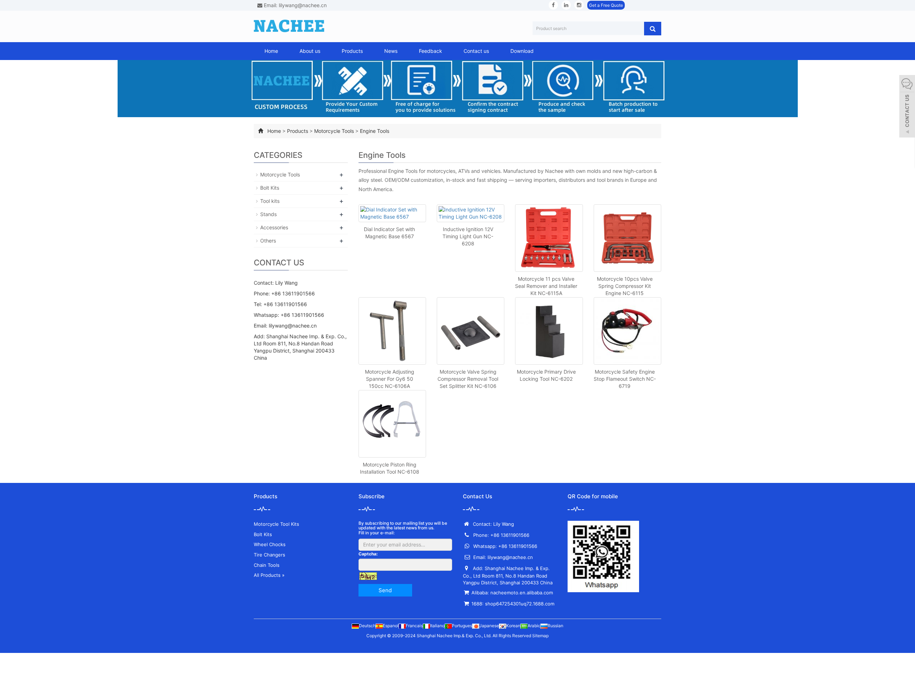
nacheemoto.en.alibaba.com (521, 592)
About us (310, 51)
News (390, 51)
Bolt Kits (269, 188)
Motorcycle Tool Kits (276, 524)
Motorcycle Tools (334, 131)
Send (385, 590)
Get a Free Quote (606, 5)
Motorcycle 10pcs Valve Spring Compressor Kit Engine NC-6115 (625, 286)
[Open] (907, 107)
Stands (268, 214)
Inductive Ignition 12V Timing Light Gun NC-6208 (467, 236)
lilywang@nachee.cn (293, 326)
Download (522, 51)
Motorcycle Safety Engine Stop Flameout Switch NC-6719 (625, 379)
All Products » (269, 575)
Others (268, 241)
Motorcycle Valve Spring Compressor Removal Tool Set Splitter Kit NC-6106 (467, 379)
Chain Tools (267, 565)
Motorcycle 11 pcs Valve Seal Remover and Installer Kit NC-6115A (546, 286)
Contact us (476, 51)
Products (352, 51)
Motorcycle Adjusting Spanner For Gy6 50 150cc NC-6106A (389, 379)
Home (271, 51)
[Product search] (652, 28)
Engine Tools (374, 131)
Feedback (430, 51)
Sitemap (540, 635)
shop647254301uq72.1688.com (519, 603)
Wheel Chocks (270, 544)
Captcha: (368, 553)
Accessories (274, 227)
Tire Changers (269, 555)
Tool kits (270, 201)
